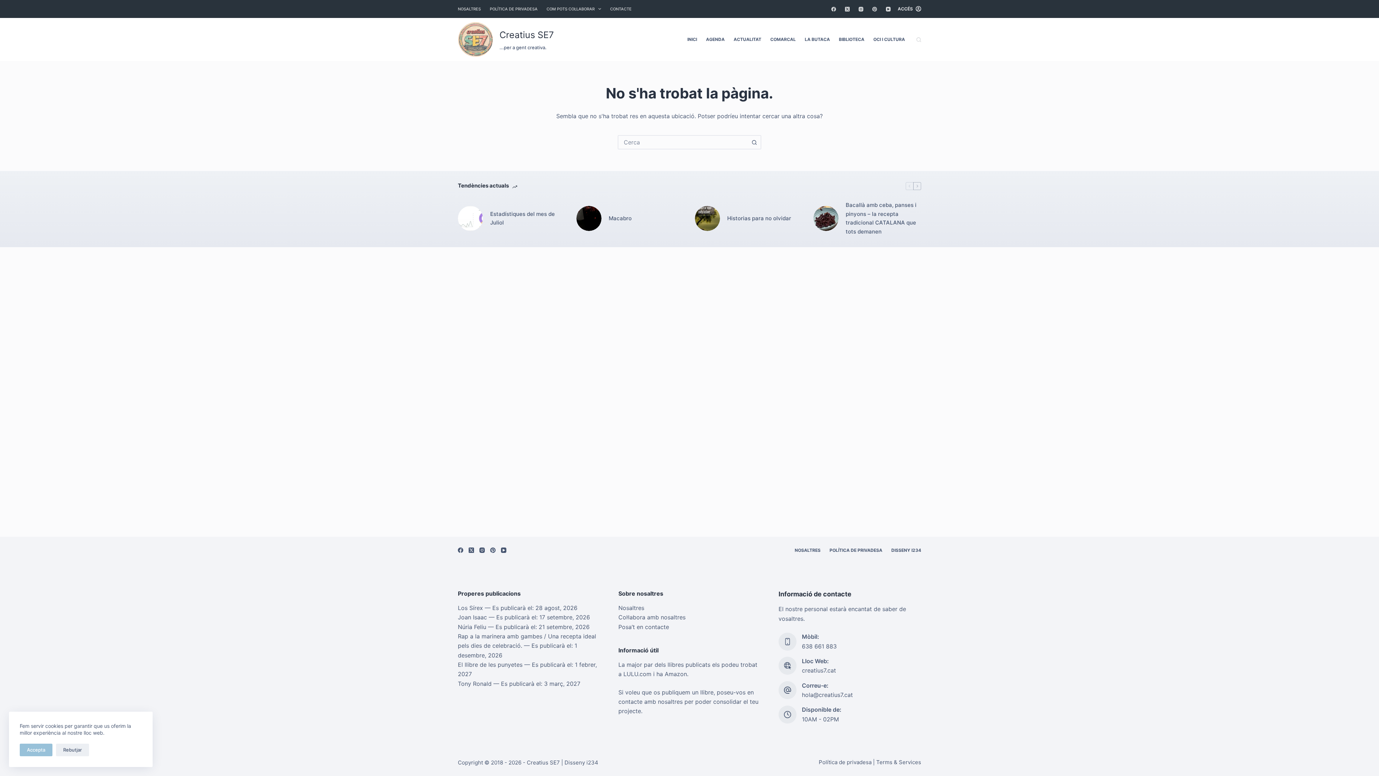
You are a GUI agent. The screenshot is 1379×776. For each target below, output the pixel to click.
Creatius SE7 (527, 34)
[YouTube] (888, 9)
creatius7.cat (819, 670)
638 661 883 (819, 646)
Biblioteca (851, 39)
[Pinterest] (874, 9)
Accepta (36, 750)
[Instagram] (861, 9)
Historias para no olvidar (759, 218)
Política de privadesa (514, 8)
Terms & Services (898, 762)
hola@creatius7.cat (827, 694)
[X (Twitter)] (847, 9)
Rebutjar (72, 750)
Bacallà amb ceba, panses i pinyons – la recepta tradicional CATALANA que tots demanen (881, 218)
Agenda (715, 39)
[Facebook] (833, 9)
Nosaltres (469, 8)
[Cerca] (918, 39)
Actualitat (747, 39)
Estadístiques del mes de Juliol (522, 218)
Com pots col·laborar (571, 8)
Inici (692, 39)
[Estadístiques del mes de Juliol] (470, 218)
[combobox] (683, 142)
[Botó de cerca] (754, 142)
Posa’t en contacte (643, 626)
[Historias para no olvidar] (707, 218)
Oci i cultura (889, 39)
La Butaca (817, 39)
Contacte (621, 8)
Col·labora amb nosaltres (652, 617)
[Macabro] (589, 218)
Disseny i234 (906, 550)
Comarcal (783, 39)
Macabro (620, 218)
